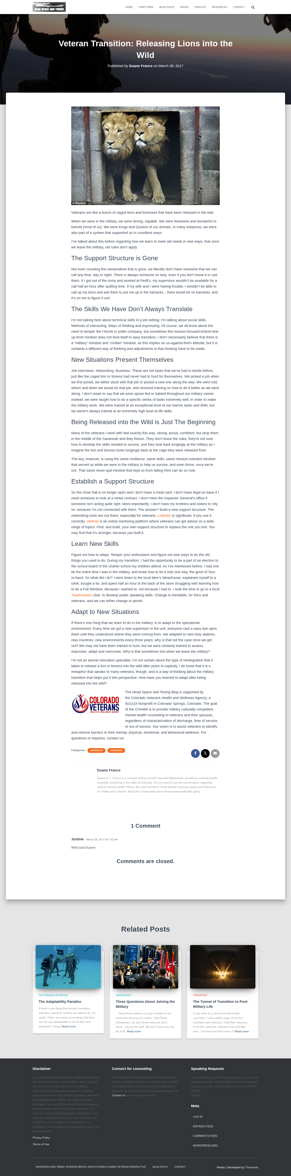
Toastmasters (81, 595)
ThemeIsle (251, 1167)
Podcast (200, 7)
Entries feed (203, 1126)
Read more (69, 1026)
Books (184, 7)
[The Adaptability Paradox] (68, 966)
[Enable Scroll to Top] (283, 1168)
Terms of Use (41, 1144)
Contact (238, 7)
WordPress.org (205, 1145)
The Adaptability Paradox (60, 1002)
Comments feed (205, 1135)
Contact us (118, 1095)
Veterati (93, 521)
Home (129, 7)
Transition (116, 750)
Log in (198, 1116)
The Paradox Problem (53, 995)
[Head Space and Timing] (49, 7)
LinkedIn (164, 516)
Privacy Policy (41, 1137)
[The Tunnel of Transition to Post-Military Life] (222, 966)
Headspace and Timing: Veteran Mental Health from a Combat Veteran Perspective (91, 1167)
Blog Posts (166, 7)
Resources (219, 7)
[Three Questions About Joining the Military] (145, 966)
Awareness (96, 750)
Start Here (146, 7)
